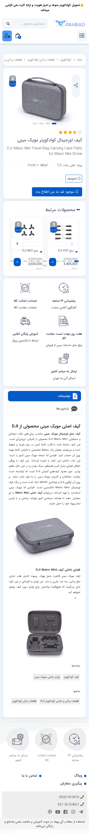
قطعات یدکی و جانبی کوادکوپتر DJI (59, 701)
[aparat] (49, 812)
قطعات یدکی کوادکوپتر (40, 59)
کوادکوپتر (65, 59)
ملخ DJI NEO (30, 251)
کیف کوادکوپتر (71, 677)
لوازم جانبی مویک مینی (47, 677)
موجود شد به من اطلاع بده (55, 192)
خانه (79, 59)
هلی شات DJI (66, 165)
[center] (8, 24)
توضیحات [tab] (64, 396)
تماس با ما (29, 775)
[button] (72, 243)
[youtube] (57, 812)
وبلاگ (78, 775)
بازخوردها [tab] (62, 408)
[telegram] (80, 812)
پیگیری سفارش (71, 783)
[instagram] (72, 812)
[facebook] (64, 812)
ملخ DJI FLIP (65, 251)
